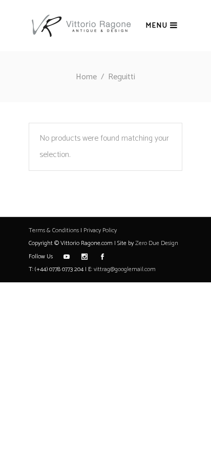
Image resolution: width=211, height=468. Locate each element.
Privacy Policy (100, 230)
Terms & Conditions (54, 230)
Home (86, 77)
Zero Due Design (156, 243)
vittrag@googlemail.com (125, 269)
